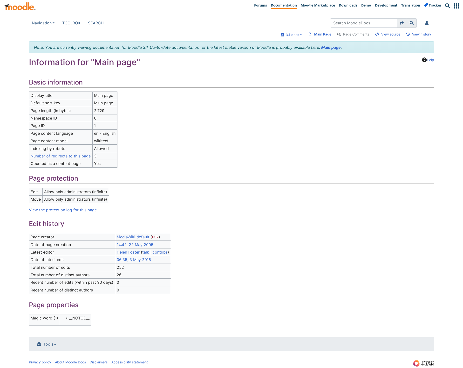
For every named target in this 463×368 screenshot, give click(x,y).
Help (430, 60)
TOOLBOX (71, 23)
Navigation (42, 23)
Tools (48, 344)
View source (390, 34)
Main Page (322, 34)
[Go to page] (402, 23)
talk (155, 236)
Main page (331, 47)
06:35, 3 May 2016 (134, 259)
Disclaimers (99, 362)
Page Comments (356, 34)
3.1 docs (291, 35)
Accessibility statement (129, 362)
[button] (456, 6)
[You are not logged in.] (427, 23)
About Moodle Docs (70, 362)
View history (421, 34)
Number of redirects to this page (61, 156)
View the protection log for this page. (63, 209)
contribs (160, 252)
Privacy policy (40, 362)
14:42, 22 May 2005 (135, 244)
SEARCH (96, 23)
